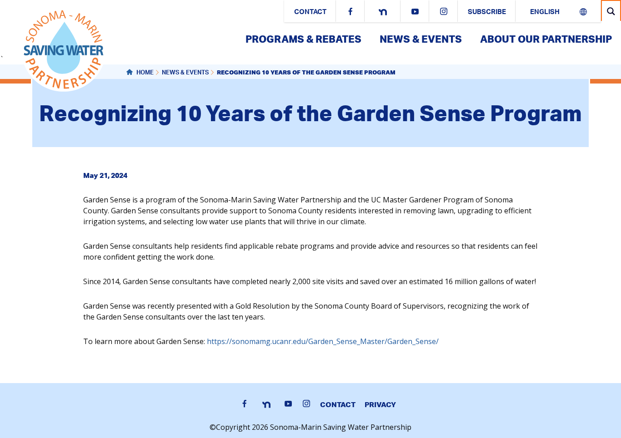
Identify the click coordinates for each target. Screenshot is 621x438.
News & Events (421, 39)
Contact (310, 12)
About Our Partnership (546, 39)
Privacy (380, 404)
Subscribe (487, 12)
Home (144, 73)
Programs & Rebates (303, 39)
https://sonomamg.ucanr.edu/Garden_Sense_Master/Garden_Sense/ (323, 341)
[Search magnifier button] (611, 11)
